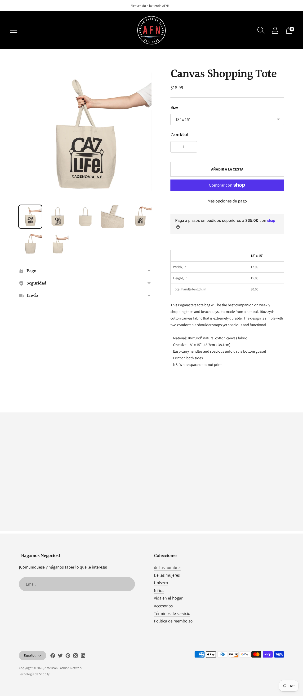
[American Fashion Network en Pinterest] (68, 656)
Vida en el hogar (168, 598)
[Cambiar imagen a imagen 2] (57, 216)
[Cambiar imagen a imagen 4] (112, 216)
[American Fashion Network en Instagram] (75, 656)
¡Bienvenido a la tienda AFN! (149, 6)
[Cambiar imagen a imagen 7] (57, 244)
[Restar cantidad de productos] (192, 147)
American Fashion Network (63, 668)
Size (174, 107)
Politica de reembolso (173, 621)
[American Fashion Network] (151, 30)
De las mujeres (167, 575)
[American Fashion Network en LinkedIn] (83, 656)
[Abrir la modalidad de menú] (13, 30)
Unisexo (161, 582)
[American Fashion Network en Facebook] (53, 656)
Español (30, 655)
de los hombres (167, 567)
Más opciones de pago (227, 201)
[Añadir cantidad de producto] (175, 147)
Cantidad (179, 135)
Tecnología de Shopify (34, 674)
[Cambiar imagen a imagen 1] (30, 216)
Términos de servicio (172, 613)
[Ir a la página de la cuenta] (275, 30)
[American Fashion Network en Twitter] (60, 656)
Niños (159, 590)
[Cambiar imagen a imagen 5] (140, 216)
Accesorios (163, 605)
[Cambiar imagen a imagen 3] (85, 216)
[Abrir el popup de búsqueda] (260, 30)
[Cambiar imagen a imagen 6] (30, 244)
